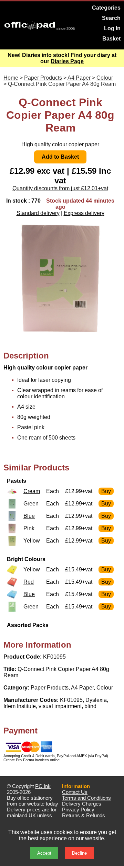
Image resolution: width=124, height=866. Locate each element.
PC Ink (43, 786)
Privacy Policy (78, 809)
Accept (44, 853)
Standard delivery (38, 213)
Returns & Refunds (83, 815)
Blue (29, 516)
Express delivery (84, 213)
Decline (79, 853)
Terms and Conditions (86, 798)
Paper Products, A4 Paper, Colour (72, 688)
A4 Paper (79, 78)
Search (111, 18)
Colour (104, 78)
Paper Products (43, 78)
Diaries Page (67, 61)
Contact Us (74, 792)
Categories (106, 8)
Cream (31, 491)
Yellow (31, 541)
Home (10, 78)
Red (28, 582)
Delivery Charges (81, 804)
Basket (111, 39)
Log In (112, 28)
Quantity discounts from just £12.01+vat (60, 188)
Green (31, 503)
